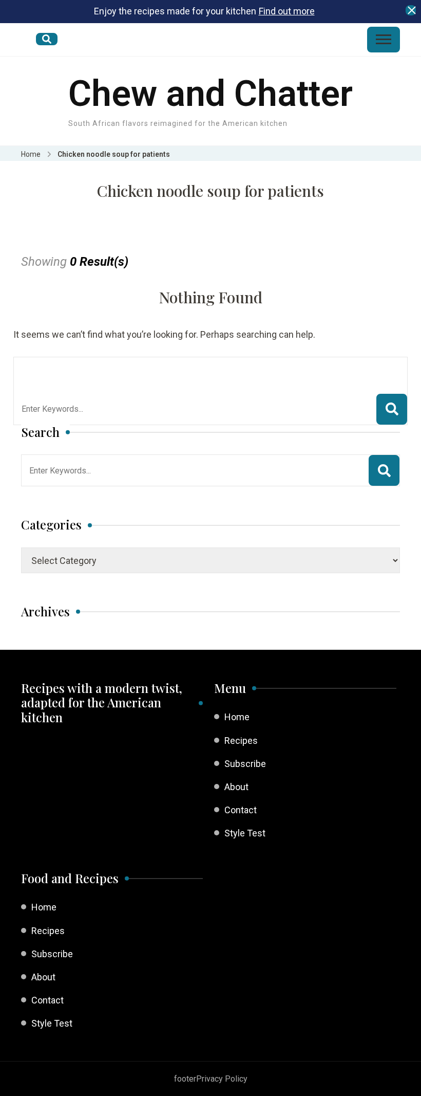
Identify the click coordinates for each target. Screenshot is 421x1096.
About (236, 786)
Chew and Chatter (210, 93)
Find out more (287, 11)
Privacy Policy (221, 1079)
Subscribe (245, 763)
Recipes (241, 740)
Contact (240, 810)
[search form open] (47, 39)
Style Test (244, 833)
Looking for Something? (97, 370)
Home (237, 716)
